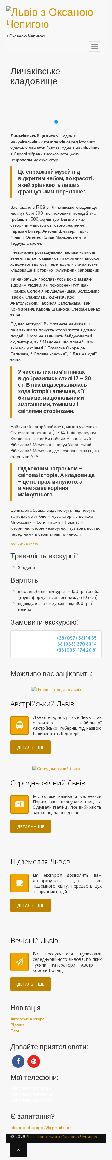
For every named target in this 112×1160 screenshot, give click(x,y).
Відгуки (17, 1025)
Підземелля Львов (40, 861)
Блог (14, 1031)
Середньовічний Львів (47, 783)
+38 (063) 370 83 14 (76, 644)
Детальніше (30, 747)
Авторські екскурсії (28, 1019)
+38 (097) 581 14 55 (76, 638)
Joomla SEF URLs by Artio (24, 544)
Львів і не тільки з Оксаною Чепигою (62, 1137)
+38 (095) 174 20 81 (76, 650)
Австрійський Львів (42, 703)
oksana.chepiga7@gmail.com (41, 1128)
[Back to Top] (18, 1150)
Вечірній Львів (34, 940)
